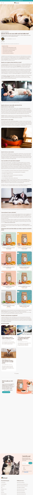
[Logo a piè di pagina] (4, 478)
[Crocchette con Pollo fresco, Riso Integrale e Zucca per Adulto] (24, 239)
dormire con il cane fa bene (7, 321)
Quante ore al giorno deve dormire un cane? (9, 47)
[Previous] (1, 0)
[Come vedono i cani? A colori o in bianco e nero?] (8, 330)
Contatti (2, 490)
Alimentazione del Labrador (21, 490)
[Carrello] (31, 3)
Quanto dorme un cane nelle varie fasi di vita (9, 48)
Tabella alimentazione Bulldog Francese (22, 484)
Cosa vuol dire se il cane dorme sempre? (9, 50)
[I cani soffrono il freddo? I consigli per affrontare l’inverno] (24, 330)
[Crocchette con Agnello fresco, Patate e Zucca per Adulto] (8, 239)
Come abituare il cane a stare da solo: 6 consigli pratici (7, 362)
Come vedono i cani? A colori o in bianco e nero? (8, 338)
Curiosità (2, 32)
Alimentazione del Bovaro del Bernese (22, 485)
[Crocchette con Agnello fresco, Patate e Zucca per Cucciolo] (24, 278)
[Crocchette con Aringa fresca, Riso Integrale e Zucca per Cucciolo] (24, 297)
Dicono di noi (3, 485)
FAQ (1, 487)
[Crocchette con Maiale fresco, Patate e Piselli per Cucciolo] (8, 278)
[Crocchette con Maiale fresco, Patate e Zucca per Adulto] (8, 258)
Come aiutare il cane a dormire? (7, 51)
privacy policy (26, 471)
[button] (3, 3)
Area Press (2, 492)
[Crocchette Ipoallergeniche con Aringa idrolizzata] (8, 297)
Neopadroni (7, 32)
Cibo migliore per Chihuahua (21, 487)
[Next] (31, 0)
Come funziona (3, 482)
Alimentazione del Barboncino (21, 492)
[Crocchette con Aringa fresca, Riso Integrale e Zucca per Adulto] (24, 258)
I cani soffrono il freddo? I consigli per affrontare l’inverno (24, 339)
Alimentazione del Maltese (20, 482)
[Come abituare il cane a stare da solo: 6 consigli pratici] (8, 353)
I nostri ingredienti (3, 484)
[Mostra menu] (1, 3)
